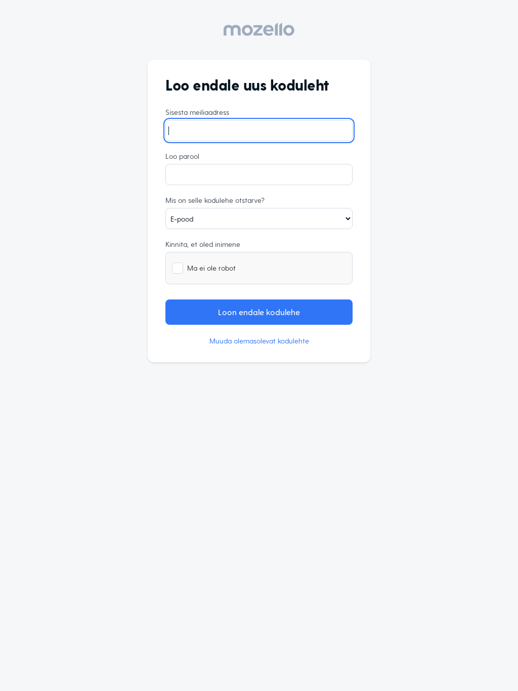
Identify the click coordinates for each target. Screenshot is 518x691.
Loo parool (182, 156)
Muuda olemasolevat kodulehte (259, 340)
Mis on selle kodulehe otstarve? (215, 200)
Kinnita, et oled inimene (202, 244)
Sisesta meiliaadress (197, 112)
